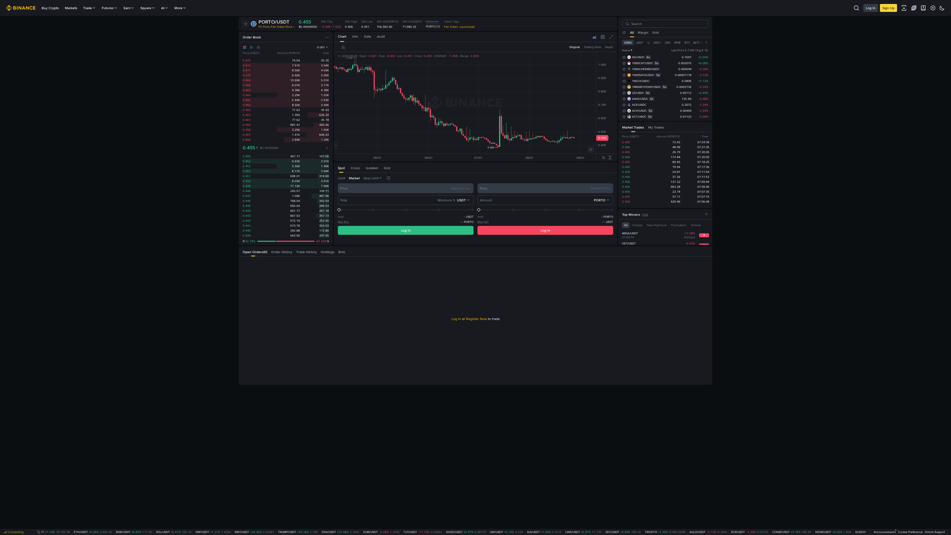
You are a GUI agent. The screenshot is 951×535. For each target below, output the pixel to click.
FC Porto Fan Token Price (275, 27)
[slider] (406, 210)
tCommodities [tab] (664, 32)
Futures (108, 8)
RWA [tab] (697, 32)
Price (344, 188)
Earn (127, 8)
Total (343, 200)
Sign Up (888, 8)
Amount (486, 200)
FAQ (645, 215)
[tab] (342, 37)
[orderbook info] (327, 148)
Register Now (476, 319)
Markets (71, 8)
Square (145, 8)
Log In (870, 8)
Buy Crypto (50, 8)
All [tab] (632, 32)
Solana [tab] (684, 32)
